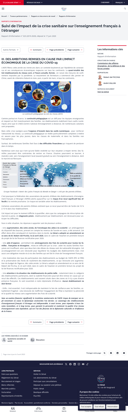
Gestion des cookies (76, 403)
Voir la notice (103, 92)
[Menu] (3, 8)
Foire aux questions (10, 374)
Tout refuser (99, 406)
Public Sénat (39, 388)
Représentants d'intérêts (12, 396)
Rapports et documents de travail (43, 16)
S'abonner (105, 2)
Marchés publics (8, 388)
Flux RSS (37, 396)
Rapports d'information (67, 16)
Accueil (4, 16)
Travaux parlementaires (19, 16)
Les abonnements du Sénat (45, 378)
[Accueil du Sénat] (64, 8)
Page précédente (57, 50)
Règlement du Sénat (10, 378)
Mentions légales (7, 403)
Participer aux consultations (45, 381)
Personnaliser (113, 406)
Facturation (6, 392)
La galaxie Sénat (11, 2)
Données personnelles (59, 403)
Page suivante (74, 50)
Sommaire (37, 50)
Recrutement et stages (11, 381)
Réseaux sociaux (34, 2)
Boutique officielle (41, 392)
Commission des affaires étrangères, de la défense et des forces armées (111, 66)
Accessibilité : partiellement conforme (37, 403)
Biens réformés (8, 385)
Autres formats (9, 50)
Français (121, 2)
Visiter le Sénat (40, 374)
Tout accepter (86, 406)
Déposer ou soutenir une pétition (47, 385)
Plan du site (19, 403)
